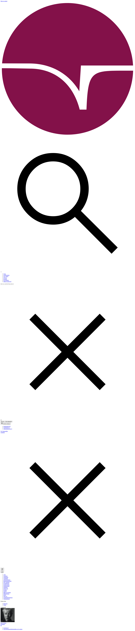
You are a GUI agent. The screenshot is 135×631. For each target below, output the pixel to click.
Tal (1, 431)
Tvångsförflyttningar (8, 597)
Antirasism (5, 577)
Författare (5, 587)
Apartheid (5, 578)
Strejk (4, 595)
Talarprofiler (5, 431)
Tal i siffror (5, 276)
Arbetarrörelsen (6, 579)
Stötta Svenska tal (7, 281)
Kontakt (5, 279)
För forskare (6, 280)
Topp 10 (5, 596)
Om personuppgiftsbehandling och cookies (12, 629)
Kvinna (5, 590)
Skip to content (4, 1)
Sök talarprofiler (8, 421)
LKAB (5, 591)
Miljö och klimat (7, 592)
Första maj (5, 588)
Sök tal (2, 421)
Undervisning (6, 275)
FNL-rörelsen (6, 582)
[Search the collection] (67, 270)
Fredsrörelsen (6, 586)
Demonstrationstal (7, 581)
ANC (4, 574)
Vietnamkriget (6, 598)
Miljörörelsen (6, 593)
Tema (4, 273)
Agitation (5, 576)
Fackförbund (6, 583)
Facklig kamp (6, 585)
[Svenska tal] (67, 135)
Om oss (5, 277)
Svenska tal (5, 628)
